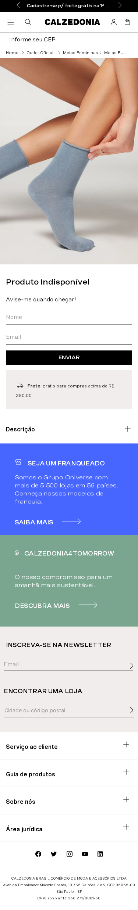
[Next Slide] (120, 6)
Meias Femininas (80, 52)
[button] (29, 22)
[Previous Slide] (18, 6)
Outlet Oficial (39, 52)
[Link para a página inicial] (12, 53)
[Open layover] (133, 674)
